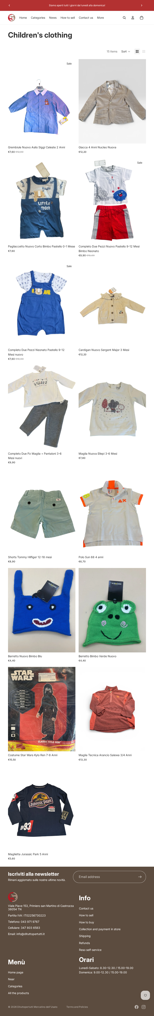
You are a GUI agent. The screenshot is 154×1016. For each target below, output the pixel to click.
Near (11, 979)
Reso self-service (90, 949)
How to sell (86, 915)
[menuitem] (100, 18)
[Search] (124, 17)
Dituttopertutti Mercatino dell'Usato (37, 1006)
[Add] (69, 137)
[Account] (132, 17)
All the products (18, 993)
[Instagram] (143, 1007)
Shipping (85, 936)
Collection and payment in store (100, 929)
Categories (15, 986)
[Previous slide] (9, 5)
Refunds (84, 943)
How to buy (86, 922)
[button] (125, 51)
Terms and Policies (77, 1006)
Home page (15, 972)
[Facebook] (136, 1007)
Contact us (86, 908)
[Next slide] (141, 5)
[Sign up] (140, 877)
